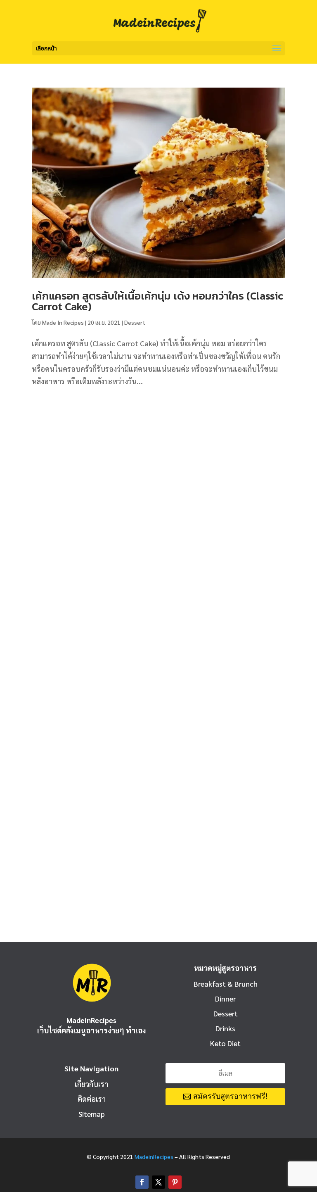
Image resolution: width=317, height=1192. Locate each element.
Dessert (134, 322)
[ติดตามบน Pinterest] (175, 1182)
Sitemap (91, 1113)
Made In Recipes (63, 322)
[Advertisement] (158, 463)
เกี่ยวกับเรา (91, 1084)
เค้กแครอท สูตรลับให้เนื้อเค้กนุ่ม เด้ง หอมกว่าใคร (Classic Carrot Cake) (157, 301)
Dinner (225, 998)
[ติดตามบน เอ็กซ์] (158, 1182)
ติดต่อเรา (92, 1099)
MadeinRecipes (154, 1156)
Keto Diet (225, 1043)
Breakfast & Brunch (226, 983)
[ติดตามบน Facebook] (142, 1182)
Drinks (225, 1028)
